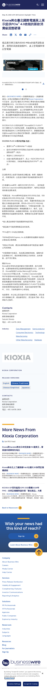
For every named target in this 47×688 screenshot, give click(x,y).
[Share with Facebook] (20, 35)
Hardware (38, 340)
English (6, 383)
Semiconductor (38, 329)
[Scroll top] (39, 552)
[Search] (38, 5)
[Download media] (43, 83)
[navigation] (42, 5)
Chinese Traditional (20, 383)
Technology (40, 332)
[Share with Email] (25, 35)
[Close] (42, 673)
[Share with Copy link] (30, 35)
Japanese (26, 388)
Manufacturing (21, 336)
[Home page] (11, 4)
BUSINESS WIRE (14, 96)
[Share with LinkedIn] (11, 35)
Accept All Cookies (30, 684)
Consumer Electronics (24, 332)
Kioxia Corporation (36, 99)
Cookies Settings (14, 684)
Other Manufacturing (24, 340)
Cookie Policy (9, 678)
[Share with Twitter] (15, 35)
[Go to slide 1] (23, 89)
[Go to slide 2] (26, 89)
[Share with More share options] (35, 35)
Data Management (23, 329)
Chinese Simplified (11, 388)
